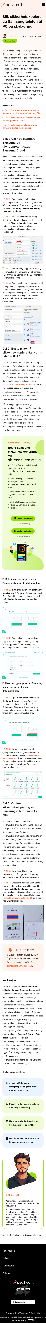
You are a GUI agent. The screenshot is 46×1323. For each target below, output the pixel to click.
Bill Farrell (12, 36)
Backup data (10, 41)
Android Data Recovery (19, 443)
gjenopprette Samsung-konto (19, 966)
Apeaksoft (6, 1235)
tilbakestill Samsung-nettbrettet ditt (17, 898)
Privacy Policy (22, 1320)
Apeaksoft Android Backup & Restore (18, 385)
